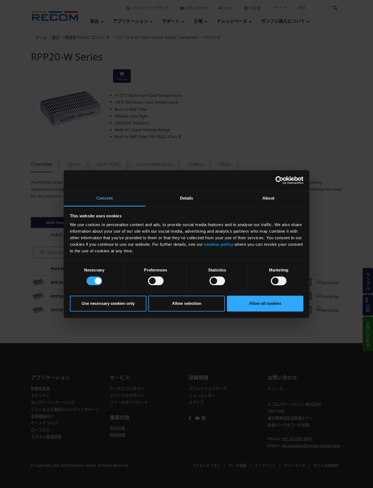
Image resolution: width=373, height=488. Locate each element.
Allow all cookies (265, 303)
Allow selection (186, 303)
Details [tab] (186, 198)
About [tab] (268, 198)
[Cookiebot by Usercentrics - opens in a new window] (279, 180)
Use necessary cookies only (108, 303)
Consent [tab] (104, 198)
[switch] (156, 280)
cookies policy (218, 244)
